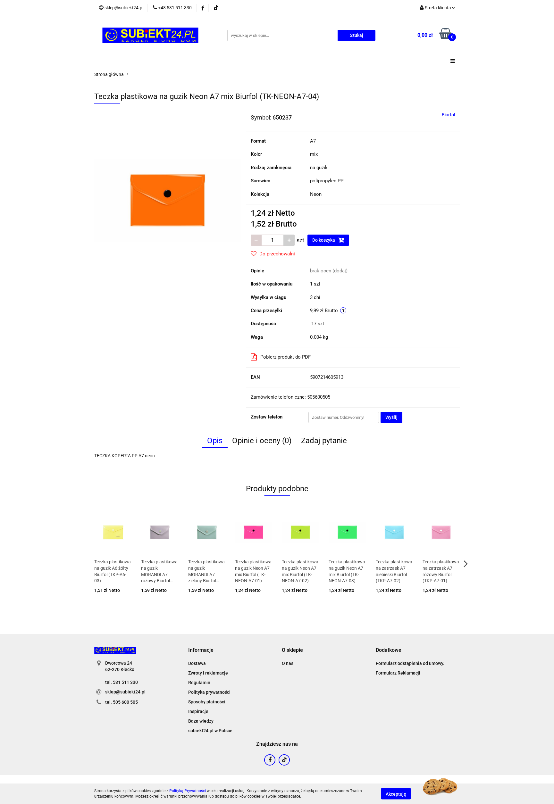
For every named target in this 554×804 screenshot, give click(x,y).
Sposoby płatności (206, 701)
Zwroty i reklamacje (208, 673)
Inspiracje (198, 711)
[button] (201, 650)
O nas (287, 663)
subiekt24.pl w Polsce (210, 730)
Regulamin (199, 682)
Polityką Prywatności (187, 791)
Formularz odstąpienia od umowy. (410, 663)
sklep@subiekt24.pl (125, 691)
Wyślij (391, 417)
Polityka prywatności (209, 692)
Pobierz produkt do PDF (285, 357)
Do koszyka (324, 240)
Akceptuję (396, 793)
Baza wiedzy (201, 721)
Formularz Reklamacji (398, 673)
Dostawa (197, 663)
